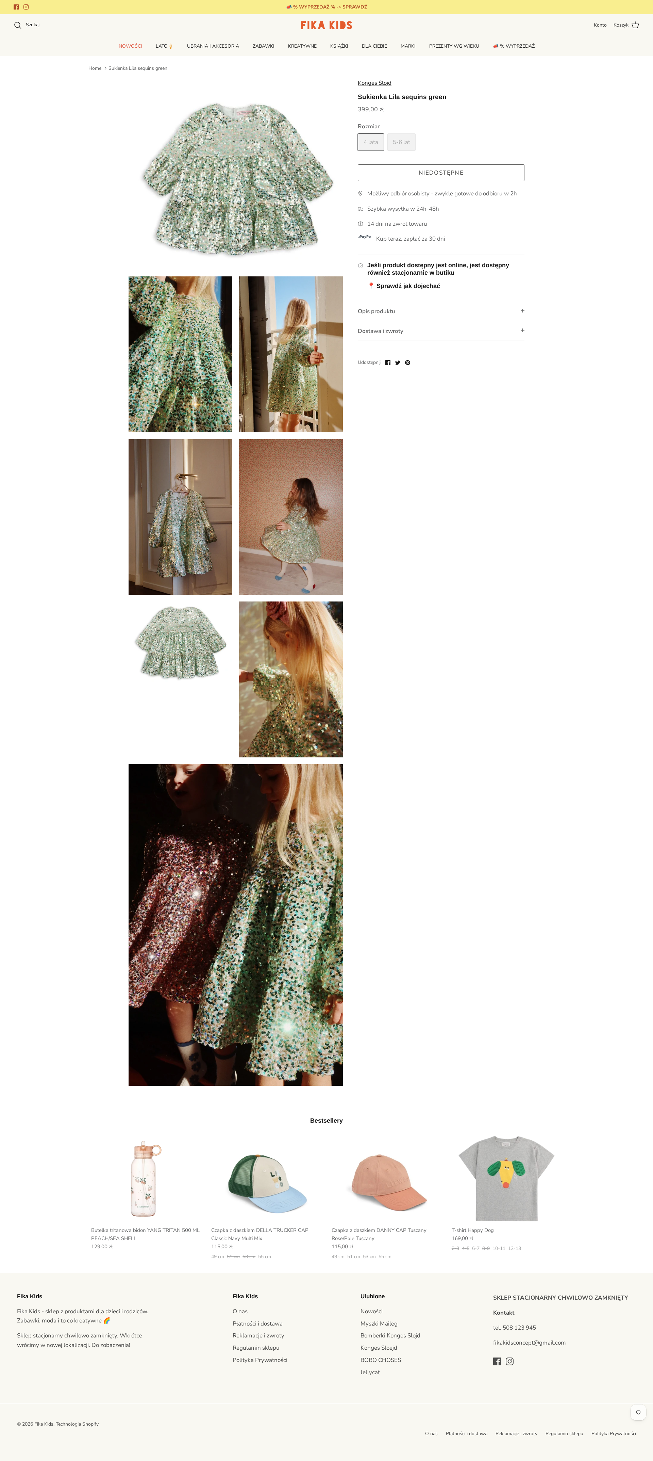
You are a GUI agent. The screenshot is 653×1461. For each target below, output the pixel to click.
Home (94, 68)
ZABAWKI (263, 46)
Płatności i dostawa (258, 1324)
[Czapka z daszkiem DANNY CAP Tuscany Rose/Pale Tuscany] (386, 1179)
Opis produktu (376, 311)
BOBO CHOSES (381, 1360)
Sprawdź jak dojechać (408, 286)
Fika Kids (43, 1424)
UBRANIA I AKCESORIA (213, 46)
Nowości (372, 1311)
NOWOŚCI (130, 46)
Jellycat (370, 1372)
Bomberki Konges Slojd (390, 1335)
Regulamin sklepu (256, 1348)
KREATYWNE (302, 46)
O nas (240, 1311)
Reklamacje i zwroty (258, 1335)
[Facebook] (16, 7)
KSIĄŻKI (339, 46)
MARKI (408, 46)
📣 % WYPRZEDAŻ (514, 46)
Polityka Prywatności (260, 1360)
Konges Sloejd (379, 1348)
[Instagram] (26, 7)
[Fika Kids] (326, 25)
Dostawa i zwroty (380, 331)
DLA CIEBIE (374, 46)
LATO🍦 (164, 46)
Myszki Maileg (379, 1324)
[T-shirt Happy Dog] (507, 1179)
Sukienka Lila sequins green (137, 68)
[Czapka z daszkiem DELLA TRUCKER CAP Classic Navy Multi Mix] (266, 1179)
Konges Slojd (374, 83)
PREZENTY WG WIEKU (454, 46)
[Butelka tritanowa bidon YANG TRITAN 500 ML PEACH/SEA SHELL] (146, 1179)
